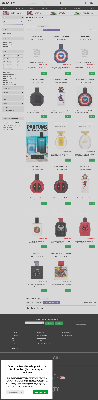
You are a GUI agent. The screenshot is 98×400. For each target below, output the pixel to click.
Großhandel (92, 8)
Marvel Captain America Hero (85, 79)
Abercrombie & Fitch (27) (11, 74)
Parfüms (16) (8, 33)
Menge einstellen (8, 111)
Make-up (63, 8)
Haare (32, 8)
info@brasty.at (81, 324)
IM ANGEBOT (62, 13)
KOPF (4, 96)
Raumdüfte (77, 8)
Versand (54, 374)
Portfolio (6, 29)
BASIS (5, 103)
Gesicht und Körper (48, 8)
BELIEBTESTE (88, 13)
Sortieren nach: (31, 26)
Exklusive (16, 13)
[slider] (4, 24)
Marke (5, 51)
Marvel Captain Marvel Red (84, 123)
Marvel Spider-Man (85, 210)
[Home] (26, 20)
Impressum (15, 335)
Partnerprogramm (67, 335)
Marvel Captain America (61, 36)
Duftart (5, 92)
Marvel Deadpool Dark (61, 166)
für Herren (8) (8, 42)
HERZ (4, 100)
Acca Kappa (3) (9, 76)
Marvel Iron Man (85, 166)
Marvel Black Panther (37, 79)
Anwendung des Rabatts (43, 343)
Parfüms (4, 8)
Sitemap (14, 343)
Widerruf (39, 340)
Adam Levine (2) (9, 80)
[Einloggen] (85, 3)
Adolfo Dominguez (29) (11, 84)
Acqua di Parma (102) (10, 78)
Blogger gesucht (66, 332)
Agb (13, 338)
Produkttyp (7, 88)
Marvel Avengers (37, 36)
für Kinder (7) (8, 44)
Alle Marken (15, 346)
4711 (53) (7, 72)
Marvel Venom (37, 253)
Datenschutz (40, 332)
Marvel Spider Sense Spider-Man (61, 253)
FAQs (15, 125)
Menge (5, 107)
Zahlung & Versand (42, 335)
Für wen (6, 38)
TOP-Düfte (38, 13)
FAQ (13, 340)
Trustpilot (41, 359)
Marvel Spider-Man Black (61, 210)
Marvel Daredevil (84, 36)
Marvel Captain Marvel (61, 123)
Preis (5, 17)
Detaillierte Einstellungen (15, 392)
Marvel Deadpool (37, 166)
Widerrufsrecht (41, 338)
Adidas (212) (8, 82)
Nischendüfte (19, 8)
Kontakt (14, 332)
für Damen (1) (8, 46)
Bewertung (15, 348)
